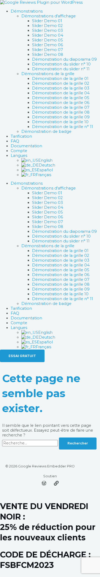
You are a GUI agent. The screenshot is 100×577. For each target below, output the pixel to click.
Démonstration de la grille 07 (60, 107)
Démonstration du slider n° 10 (61, 64)
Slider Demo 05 (47, 40)
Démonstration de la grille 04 (61, 93)
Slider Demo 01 (47, 20)
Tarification (21, 136)
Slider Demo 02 (47, 25)
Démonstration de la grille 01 (60, 78)
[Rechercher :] (30, 443)
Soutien (50, 476)
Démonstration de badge (46, 131)
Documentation (26, 146)
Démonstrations (27, 11)
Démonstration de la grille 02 (60, 83)
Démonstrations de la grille (47, 73)
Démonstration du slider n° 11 (61, 69)
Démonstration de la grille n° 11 (62, 126)
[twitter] (44, 484)
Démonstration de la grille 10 (60, 121)
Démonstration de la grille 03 (60, 88)
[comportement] (56, 484)
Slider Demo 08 (47, 54)
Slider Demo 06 (47, 44)
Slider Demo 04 (47, 35)
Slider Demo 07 (47, 49)
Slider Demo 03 (47, 30)
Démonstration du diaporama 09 (64, 59)
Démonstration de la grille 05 (60, 97)
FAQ (15, 141)
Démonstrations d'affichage (48, 16)
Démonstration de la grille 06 (60, 102)
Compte (19, 150)
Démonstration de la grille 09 (61, 117)
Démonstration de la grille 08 (61, 112)
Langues (19, 155)
